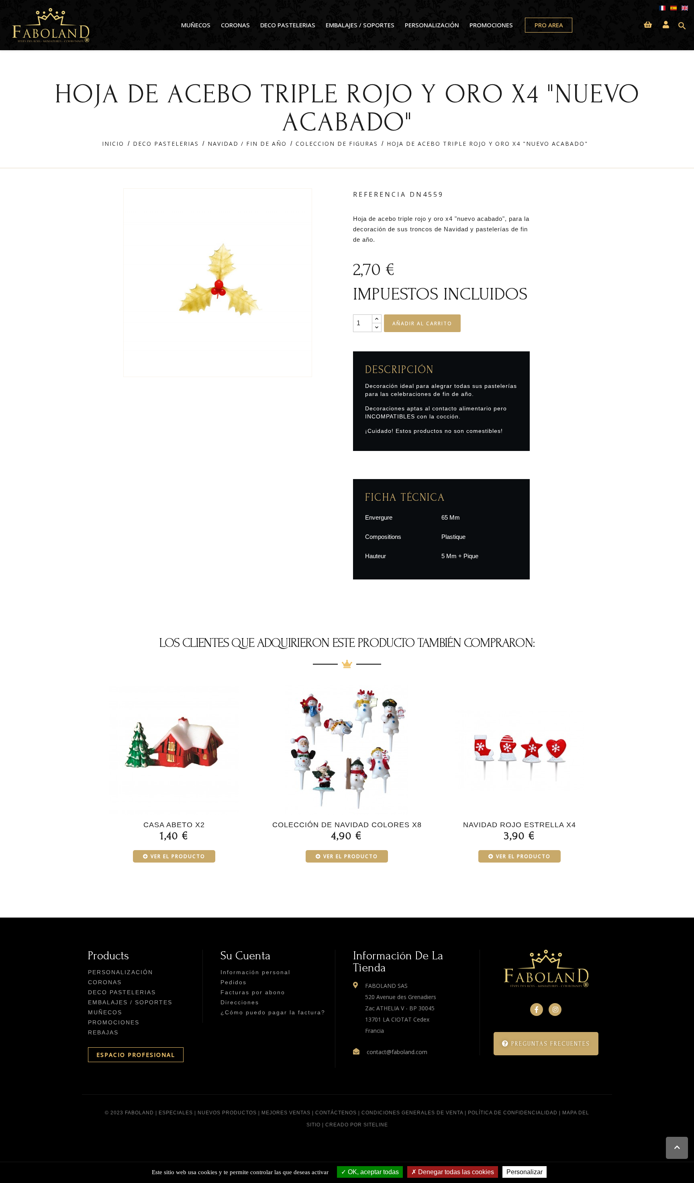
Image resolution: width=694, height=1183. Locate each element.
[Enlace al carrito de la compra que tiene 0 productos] (648, 25)
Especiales (176, 1113)
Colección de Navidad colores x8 (347, 825)
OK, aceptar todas (372, 1172)
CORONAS (235, 25)
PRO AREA (549, 25)
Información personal (255, 972)
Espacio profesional (135, 1055)
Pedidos (233, 982)
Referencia (379, 194)
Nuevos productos (227, 1113)
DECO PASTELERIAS (287, 25)
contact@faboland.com (397, 1052)
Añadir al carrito (422, 323)
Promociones (491, 25)
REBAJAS (103, 1032)
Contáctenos (336, 1113)
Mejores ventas (285, 1113)
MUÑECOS (195, 25)
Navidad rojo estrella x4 (519, 825)
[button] (546, 1043)
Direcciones (239, 1002)
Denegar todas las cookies (455, 1172)
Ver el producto (178, 856)
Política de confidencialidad (512, 1113)
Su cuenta (245, 955)
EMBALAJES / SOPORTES (360, 25)
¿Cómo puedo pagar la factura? (272, 1012)
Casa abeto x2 (174, 825)
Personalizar (524, 1172)
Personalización (432, 25)
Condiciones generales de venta (412, 1113)
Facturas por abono (252, 992)
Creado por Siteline (356, 1125)
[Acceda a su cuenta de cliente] (666, 25)
